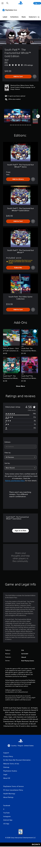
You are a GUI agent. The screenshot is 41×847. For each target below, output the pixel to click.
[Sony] (36, 846)
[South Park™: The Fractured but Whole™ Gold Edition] (17, 116)
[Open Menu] (2, 3)
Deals (24, 17)
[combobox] (20, 447)
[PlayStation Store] (10, 10)
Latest (5, 17)
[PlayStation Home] (20, 3)
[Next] (38, 116)
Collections (14, 17)
